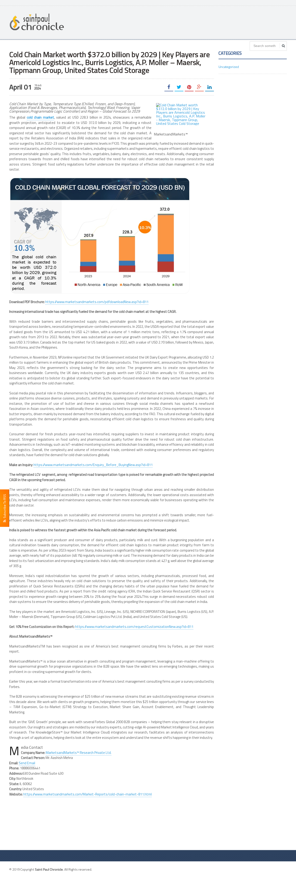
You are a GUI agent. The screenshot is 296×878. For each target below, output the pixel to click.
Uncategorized (229, 66)
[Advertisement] (202, 22)
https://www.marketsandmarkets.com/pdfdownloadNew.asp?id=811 (96, 301)
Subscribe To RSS (4, 507)
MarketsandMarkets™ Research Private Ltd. (78, 752)
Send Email (27, 763)
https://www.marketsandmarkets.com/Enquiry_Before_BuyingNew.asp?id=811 (93, 464)
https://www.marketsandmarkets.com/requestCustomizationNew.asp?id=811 (134, 626)
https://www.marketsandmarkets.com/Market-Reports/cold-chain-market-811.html (87, 794)
